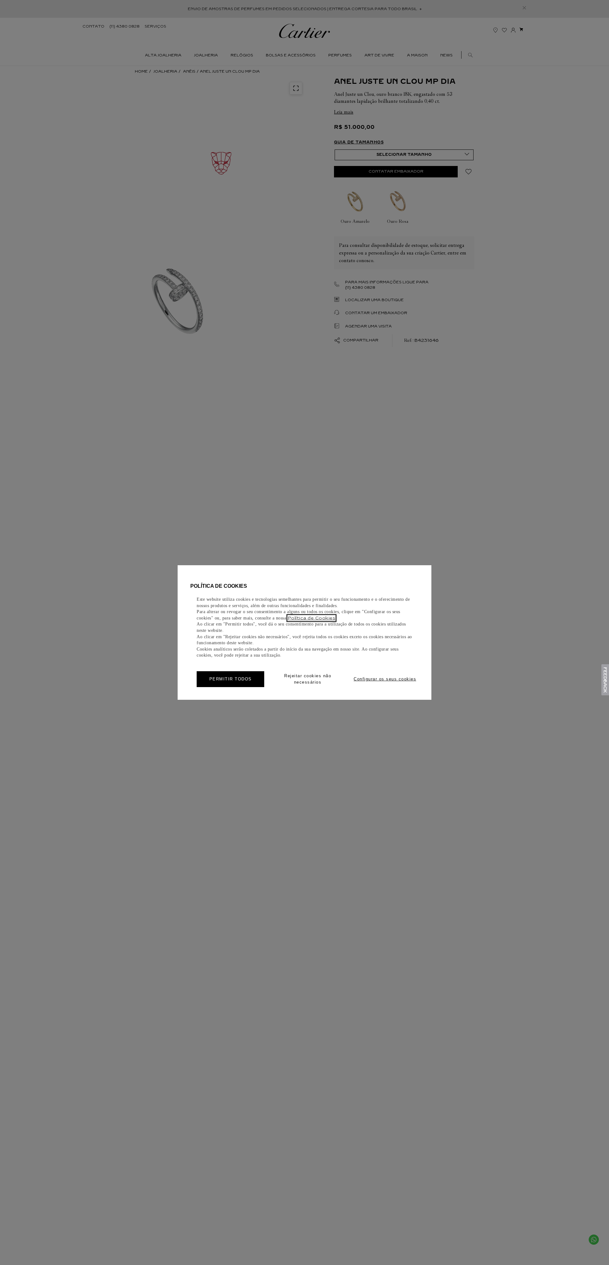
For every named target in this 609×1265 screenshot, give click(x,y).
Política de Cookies (312, 618)
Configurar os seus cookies (385, 679)
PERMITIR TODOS (230, 679)
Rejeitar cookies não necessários (307, 679)
